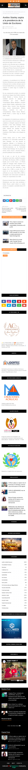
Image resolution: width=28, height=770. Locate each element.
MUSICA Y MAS (14, 595)
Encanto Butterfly (14, 587)
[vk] (14, 305)
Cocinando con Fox (14, 572)
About (13, 763)
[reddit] (24, 301)
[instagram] (16, 1)
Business (14, 567)
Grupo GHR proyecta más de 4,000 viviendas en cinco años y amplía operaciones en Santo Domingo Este (17, 233)
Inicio (4, 12)
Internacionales (14, 590)
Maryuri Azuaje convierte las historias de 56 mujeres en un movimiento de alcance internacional (15, 500)
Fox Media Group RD (8, 26)
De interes (14, 577)
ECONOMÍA (14, 580)
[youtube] (24, 305)
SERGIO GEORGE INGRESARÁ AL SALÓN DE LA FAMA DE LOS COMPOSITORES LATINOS (17, 713)
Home (8, 763)
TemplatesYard (14, 766)
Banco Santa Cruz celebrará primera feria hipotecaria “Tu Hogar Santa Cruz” (17, 705)
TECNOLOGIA (14, 608)
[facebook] (18, 1)
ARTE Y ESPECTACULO (14, 562)
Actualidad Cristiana (14, 564)
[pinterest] (14, 1)
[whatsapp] (19, 305)
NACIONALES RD (9, 12)
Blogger (14, 767)
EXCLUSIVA (14, 582)
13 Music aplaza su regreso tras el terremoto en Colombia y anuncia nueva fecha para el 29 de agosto (17, 484)
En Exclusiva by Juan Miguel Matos (14, 585)
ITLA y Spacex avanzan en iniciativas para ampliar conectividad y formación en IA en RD (17, 224)
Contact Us (19, 763)
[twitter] (11, 1)
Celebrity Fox (14, 570)
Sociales (14, 605)
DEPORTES (14, 575)
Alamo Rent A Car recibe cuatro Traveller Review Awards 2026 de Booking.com (17, 241)
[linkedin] (14, 301)
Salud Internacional (14, 603)
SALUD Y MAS (14, 600)
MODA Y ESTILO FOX (14, 592)
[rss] (4, 305)
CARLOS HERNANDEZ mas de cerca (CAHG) (16, 491)
